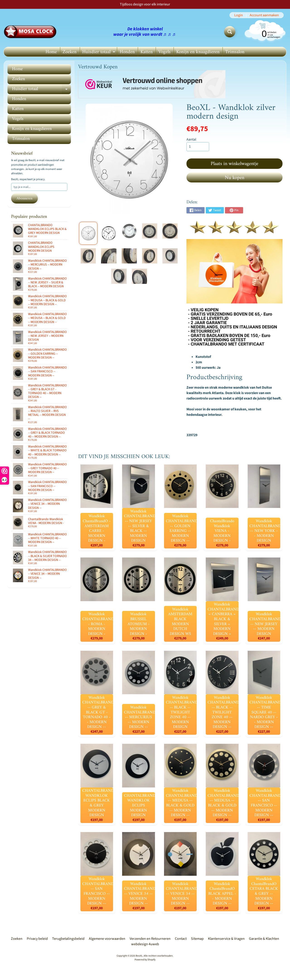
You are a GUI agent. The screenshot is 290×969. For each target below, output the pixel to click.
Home (51, 52)
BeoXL (139, 955)
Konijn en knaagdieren (198, 52)
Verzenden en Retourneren (150, 938)
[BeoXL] (31, 32)
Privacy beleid (37, 938)
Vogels (164, 52)
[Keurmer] (234, 230)
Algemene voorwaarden (107, 938)
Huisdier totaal (99, 52)
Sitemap (197, 938)
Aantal (191, 139)
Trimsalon (234, 52)
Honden (127, 52)
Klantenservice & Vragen (226, 938)
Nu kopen (234, 177)
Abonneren (24, 198)
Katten (146, 52)
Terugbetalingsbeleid (68, 938)
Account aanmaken (264, 15)
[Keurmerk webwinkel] (151, 84)
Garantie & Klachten (264, 938)
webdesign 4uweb (145, 944)
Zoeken (70, 52)
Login (238, 15)
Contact (181, 938)
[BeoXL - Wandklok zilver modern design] (88, 233)
